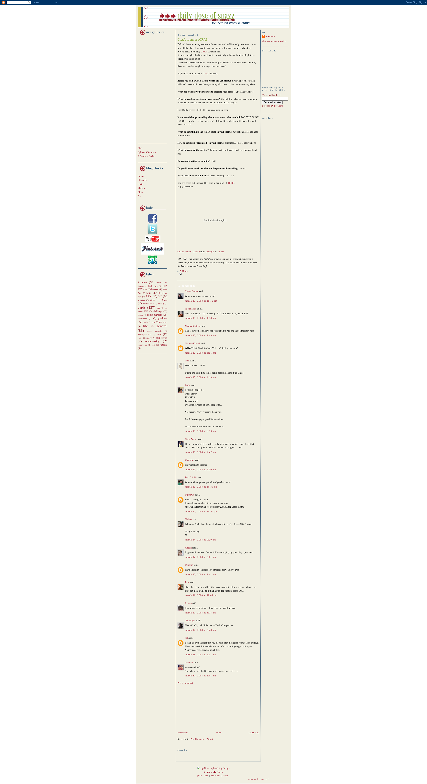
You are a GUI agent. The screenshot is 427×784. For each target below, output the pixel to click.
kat (186, 638)
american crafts (148, 303)
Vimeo (221, 251)
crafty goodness (159, 318)
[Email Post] (180, 274)
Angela (188, 547)
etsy (153, 322)
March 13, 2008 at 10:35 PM (201, 487)
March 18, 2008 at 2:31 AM (200, 654)
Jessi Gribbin (191, 477)
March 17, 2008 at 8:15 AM (200, 612)
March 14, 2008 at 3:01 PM (200, 557)
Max (148, 292)
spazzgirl (210, 251)
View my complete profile (274, 41)
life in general (155, 326)
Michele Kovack (192, 343)
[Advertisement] (148, 88)
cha (158, 308)
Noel (140, 196)
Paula (187, 385)
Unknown (189, 460)
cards (142, 307)
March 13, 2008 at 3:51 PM (200, 353)
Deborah (189, 565)
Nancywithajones (193, 326)
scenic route (161, 338)
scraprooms (142, 345)
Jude (187, 582)
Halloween (153, 289)
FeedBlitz (278, 106)
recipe (140, 338)
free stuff (162, 322)
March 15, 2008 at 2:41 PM (200, 574)
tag (153, 345)
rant (159, 334)
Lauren (188, 603)
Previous (216, 775)
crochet (145, 322)
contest (140, 315)
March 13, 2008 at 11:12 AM (201, 301)
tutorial (163, 345)
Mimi (140, 192)
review (149, 338)
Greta (140, 184)
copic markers (154, 314)
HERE (231, 183)
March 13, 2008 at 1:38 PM (200, 318)
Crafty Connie (191, 291)
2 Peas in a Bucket (146, 156)
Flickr (140, 148)
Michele (141, 188)
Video (152, 300)
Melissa (188, 519)
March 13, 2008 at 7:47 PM (200, 452)
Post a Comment (185, 683)
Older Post (254, 732)
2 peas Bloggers (213, 772)
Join (199, 775)
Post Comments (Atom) (201, 739)
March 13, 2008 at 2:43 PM (200, 335)
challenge (157, 311)
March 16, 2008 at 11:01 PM (201, 595)
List (206, 775)
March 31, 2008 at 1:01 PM (200, 675)
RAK (148, 296)
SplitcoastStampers (147, 152)
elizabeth (189, 662)
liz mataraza (190, 308)
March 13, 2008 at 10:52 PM (201, 511)
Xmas (164, 300)
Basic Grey (153, 286)
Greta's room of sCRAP (188, 251)
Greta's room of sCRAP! (193, 39)
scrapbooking (152, 341)
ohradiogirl (190, 620)
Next (225, 775)
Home (218, 732)
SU (160, 296)
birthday (161, 303)
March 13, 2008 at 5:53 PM (200, 431)
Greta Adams (191, 439)
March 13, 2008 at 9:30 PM (200, 469)
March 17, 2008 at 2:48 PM (200, 630)
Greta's (204, 51)
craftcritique (142, 318)
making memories (154, 331)
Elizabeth (142, 180)
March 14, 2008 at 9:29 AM (200, 539)
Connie (141, 176)
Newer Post (182, 732)
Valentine (141, 300)
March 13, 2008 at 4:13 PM (200, 377)
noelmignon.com (144, 334)
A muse (142, 282)
